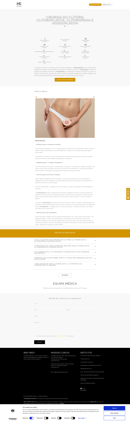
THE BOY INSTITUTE (85, 358)
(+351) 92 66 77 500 (55, 360)
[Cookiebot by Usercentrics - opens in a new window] (12, 419)
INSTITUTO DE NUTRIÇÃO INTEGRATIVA (89, 375)
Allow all (114, 408)
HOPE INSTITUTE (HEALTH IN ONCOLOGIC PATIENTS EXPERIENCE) (92, 379)
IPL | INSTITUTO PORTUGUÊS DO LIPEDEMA (90, 355)
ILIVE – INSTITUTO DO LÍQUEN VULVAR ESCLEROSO (92, 371)
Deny (114, 418)
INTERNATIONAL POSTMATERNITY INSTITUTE (90, 365)
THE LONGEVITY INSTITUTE (86, 362)
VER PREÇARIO (65, 275)
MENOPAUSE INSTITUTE (85, 368)
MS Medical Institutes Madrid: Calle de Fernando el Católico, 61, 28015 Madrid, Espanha (62, 364)
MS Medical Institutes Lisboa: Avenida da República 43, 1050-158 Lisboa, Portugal (63, 356)
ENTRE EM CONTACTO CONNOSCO (65, 79)
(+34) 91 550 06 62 (55, 367)
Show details (81, 418)
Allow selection (114, 413)
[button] (36, 97)
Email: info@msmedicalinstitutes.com (59, 372)
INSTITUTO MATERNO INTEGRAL (87, 383)
